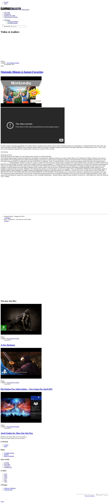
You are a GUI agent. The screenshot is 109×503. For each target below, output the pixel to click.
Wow (5, 478)
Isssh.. (5, 475)
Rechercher (7, 26)
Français (15, 21)
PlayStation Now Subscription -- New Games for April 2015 (26, 389)
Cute (5, 480)
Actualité (6, 462)
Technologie (7, 14)
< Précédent (7, 218)
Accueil (6, 2)
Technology (7, 466)
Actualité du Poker (9, 453)
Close (2, 501)
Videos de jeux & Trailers (11, 17)
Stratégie (6, 454)
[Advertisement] (52, 47)
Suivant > (6, 221)
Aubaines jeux (8, 467)
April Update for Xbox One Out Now (17, 433)
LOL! (5, 474)
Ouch (5, 481)
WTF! (5, 477)
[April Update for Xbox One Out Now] (21, 422)
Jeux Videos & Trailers (13, 63)
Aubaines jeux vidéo (9, 15)
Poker (5, 3)
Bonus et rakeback (9, 456)
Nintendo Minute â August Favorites (22, 71)
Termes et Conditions (9, 488)
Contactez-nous (8, 489)
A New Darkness (8, 345)
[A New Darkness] (21, 334)
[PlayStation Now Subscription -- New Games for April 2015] (21, 378)
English (15, 23)
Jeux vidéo (7, 12)
